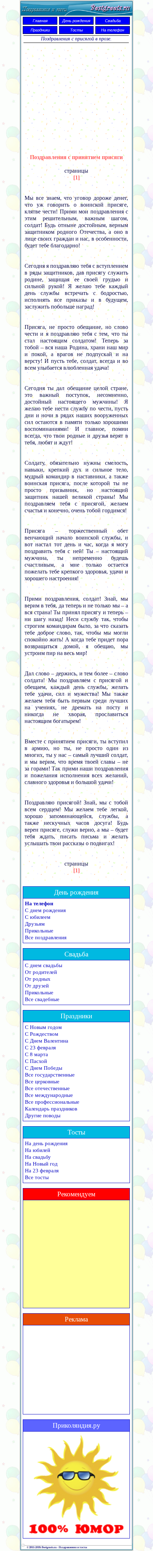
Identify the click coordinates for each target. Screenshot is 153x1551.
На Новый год (41, 1164)
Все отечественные (47, 1088)
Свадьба (113, 21)
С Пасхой (36, 1061)
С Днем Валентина (46, 1041)
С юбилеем (38, 917)
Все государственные (50, 1075)
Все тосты (37, 1177)
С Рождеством (41, 1034)
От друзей (37, 986)
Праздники (40, 30)
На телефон (112, 30)
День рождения (76, 21)
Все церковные (42, 1081)
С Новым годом (43, 1027)
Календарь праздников (51, 1109)
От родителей (41, 972)
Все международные (49, 1095)
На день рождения (46, 1143)
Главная (40, 21)
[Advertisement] (76, 93)
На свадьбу (38, 1157)
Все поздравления (46, 937)
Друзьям (35, 924)
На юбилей (37, 1150)
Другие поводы (42, 1115)
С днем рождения (45, 910)
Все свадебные (42, 999)
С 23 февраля (40, 1047)
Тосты (76, 30)
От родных (38, 979)
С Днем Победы (43, 1068)
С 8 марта (36, 1054)
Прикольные (39, 931)
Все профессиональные (52, 1102)
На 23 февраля (42, 1170)
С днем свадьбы (43, 965)
